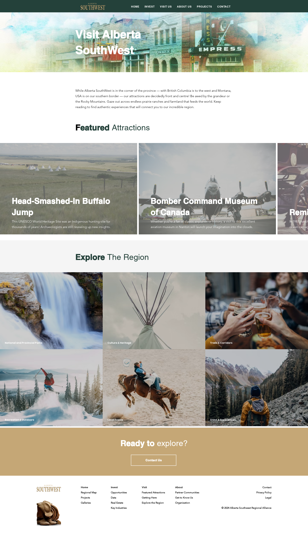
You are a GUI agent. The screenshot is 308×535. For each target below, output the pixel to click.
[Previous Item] (5, 189)
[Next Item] (302, 189)
